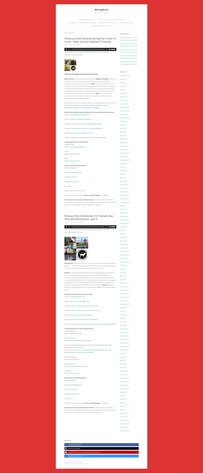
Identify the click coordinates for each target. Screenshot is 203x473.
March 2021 (123, 241)
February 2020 (124, 286)
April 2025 (123, 93)
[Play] (66, 49)
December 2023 (124, 149)
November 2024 (124, 111)
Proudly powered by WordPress (74, 462)
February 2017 (124, 413)
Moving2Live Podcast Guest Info (108, 22)
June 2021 (123, 230)
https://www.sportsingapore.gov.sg (76, 366)
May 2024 (122, 132)
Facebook (67, 186)
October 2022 (124, 199)
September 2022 (124, 202)
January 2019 (124, 332)
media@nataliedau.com (77, 297)
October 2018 (124, 343)
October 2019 (124, 300)
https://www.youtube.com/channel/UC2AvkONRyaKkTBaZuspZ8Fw (93, 324)
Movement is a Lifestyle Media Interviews (82, 22)
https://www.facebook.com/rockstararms (85, 306)
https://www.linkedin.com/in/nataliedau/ (84, 319)
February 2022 (124, 213)
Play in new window (77, 52)
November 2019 (124, 297)
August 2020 (123, 265)
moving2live (78, 44)
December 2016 (124, 420)
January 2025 (124, 104)
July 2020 (123, 269)
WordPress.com (83, 463)
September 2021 (124, 223)
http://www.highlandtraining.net (81, 119)
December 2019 (124, 293)
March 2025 (123, 97)
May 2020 (123, 276)
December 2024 (124, 107)
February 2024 (124, 142)
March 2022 (123, 209)
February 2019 (124, 329)
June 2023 (123, 170)
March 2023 (123, 181)
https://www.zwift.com (72, 161)
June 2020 (123, 272)
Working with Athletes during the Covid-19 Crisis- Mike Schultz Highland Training (90, 40)
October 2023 (124, 156)
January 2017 (123, 416)
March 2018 (123, 367)
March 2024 (123, 139)
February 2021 (124, 244)
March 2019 (123, 325)
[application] (90, 49)
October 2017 (123, 385)
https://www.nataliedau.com (79, 301)
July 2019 (122, 311)
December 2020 (124, 251)
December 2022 (124, 191)
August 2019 (123, 307)
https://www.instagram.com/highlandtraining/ (87, 128)
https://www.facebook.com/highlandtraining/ (86, 124)
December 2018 (124, 336)
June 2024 (123, 128)
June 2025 (123, 86)
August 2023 (123, 163)
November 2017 (124, 381)
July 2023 (122, 167)
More (81, 55)
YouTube (82, 191)
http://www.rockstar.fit (71, 359)
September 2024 (124, 118)
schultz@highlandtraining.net (79, 115)
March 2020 (123, 283)
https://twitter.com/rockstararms (81, 315)
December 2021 (124, 220)
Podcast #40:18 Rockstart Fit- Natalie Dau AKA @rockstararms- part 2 (88, 217)
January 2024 (124, 146)
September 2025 (124, 75)
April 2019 (123, 322)
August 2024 (123, 121)
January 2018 (124, 374)
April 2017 (123, 406)
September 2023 (124, 160)
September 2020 (124, 262)
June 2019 (123, 315)
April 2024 (123, 135)
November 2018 (124, 339)
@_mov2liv (73, 177)
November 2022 (124, 195)
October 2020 (124, 258)
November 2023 (124, 153)
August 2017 (123, 392)
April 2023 (123, 177)
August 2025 (123, 79)
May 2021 (122, 234)
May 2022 (122, 206)
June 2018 (123, 357)
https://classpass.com (71, 373)
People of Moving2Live (127, 22)
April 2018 (123, 364)
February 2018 (124, 371)
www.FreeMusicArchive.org (92, 205)
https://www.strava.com (72, 154)
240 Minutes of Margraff (86, 19)
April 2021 (123, 237)
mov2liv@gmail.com (75, 172)
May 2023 (122, 174)
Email (73, 55)
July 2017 (122, 395)
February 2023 (124, 184)
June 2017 (123, 399)
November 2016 (124, 424)
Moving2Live (101, 9)
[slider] (113, 49)
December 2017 (124, 378)
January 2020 (124, 290)
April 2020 (123, 279)
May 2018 (122, 360)
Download (88, 52)
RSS (77, 55)
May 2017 (122, 402)
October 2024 (124, 114)
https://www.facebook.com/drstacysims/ (78, 340)
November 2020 (124, 255)
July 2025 (122, 82)
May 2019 (122, 318)
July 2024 (122, 125)
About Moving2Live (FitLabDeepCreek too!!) (111, 19)
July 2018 (122, 353)
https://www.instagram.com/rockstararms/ (86, 310)
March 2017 (123, 409)
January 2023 (124, 188)
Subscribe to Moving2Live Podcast (101, 25)
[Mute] (110, 49)
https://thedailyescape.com (73, 333)
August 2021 (123, 227)
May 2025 (122, 90)
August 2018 (123, 350)
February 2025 (124, 100)
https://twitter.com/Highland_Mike (81, 133)
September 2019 (124, 304)
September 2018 (124, 346)
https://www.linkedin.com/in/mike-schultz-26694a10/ (89, 137)
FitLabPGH (104, 195)
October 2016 (124, 427)
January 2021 (123, 248)
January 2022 (124, 216)
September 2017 (124, 388)
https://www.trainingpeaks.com (75, 147)
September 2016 (124, 431)
